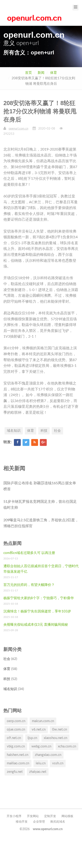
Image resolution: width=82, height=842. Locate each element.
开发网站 (33, 816)
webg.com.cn (41, 746)
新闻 (41, 72)
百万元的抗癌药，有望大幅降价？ (29, 585)
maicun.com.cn (43, 721)
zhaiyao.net (37, 771)
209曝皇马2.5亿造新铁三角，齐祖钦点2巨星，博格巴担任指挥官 (41, 523)
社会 (57, 430)
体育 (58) (10, 669)
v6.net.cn (39, 729)
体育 (53, 72)
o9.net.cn (14, 738)
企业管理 (39, 821)
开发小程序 (14, 816)
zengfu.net (15, 771)
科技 (44, 430)
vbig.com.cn (16, 746)
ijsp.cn (32, 738)
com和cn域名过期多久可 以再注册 (29, 553)
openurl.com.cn (18, 128)
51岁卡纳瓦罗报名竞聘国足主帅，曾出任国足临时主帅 (40, 504)
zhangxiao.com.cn (48, 755)
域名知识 (13, 430)
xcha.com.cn (67, 746)
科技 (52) (10, 679)
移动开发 (22, 821)
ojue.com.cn (16, 729)
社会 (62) (10, 659)
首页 (28, 72)
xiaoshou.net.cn (55, 738)
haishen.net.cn (17, 755)
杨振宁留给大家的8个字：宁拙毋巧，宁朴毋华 (38, 598)
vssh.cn (57, 763)
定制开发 (50, 816)
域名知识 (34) (13, 689)
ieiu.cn (41, 763)
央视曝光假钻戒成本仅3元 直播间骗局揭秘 (35, 624)
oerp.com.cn (16, 721)
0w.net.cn (59, 729)
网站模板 (67, 816)
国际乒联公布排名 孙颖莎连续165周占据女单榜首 (39, 486)
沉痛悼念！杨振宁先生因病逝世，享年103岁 (37, 611)
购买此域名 (57, 821)
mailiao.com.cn (18, 763)
